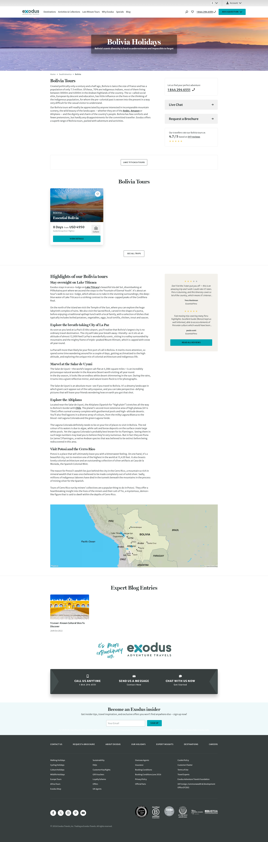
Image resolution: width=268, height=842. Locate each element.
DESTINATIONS (191, 744)
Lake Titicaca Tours (134, 162)
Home (53, 74)
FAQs (95, 765)
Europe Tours (55, 779)
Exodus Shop (55, 789)
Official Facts (140, 784)
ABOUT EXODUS (113, 744)
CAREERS (213, 744)
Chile (78, 408)
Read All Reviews (191, 342)
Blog (128, 11)
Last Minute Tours (91, 11)
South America (65, 74)
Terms (201, 730)
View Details (77, 239)
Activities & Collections (69, 11)
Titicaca (95, 287)
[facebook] (53, 813)
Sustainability (98, 760)
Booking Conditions (143, 770)
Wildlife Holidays (57, 774)
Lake (88, 287)
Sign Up (154, 723)
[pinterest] (76, 813)
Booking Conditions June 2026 (148, 774)
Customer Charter (185, 765)
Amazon (135, 110)
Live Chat (176, 105)
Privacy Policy (192, 730)
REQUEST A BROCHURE (84, 744)
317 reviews (194, 136)
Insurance (139, 765)
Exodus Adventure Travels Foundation (194, 779)
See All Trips (134, 253)
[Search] (186, 12)
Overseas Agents (142, 760)
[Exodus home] (30, 12)
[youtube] (83, 813)
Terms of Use (183, 770)
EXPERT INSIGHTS (164, 744)
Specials (120, 11)
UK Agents (97, 789)
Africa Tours (55, 784)
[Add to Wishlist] (97, 194)
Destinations (50, 11)
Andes (126, 110)
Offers (95, 784)
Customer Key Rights (101, 770)
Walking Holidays (57, 760)
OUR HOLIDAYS (138, 744)
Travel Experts (183, 774)
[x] (61, 813)
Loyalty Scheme (99, 779)
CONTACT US (56, 744)
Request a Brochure (183, 119)
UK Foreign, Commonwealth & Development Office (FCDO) (196, 786)
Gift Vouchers (98, 774)
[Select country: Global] (214, 3)
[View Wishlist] (193, 12)
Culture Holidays (57, 770)
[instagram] (68, 813)
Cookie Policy (183, 760)
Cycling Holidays (57, 765)
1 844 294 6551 (205, 11)
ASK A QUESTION (230, 12)
